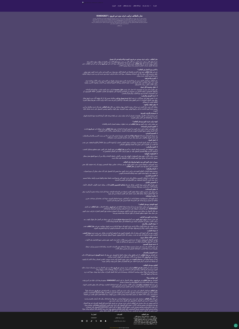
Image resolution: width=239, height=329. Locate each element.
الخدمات (119, 5)
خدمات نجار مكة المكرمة (119, 321)
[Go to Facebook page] (82, 321)
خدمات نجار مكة (146, 5)
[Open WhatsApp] (236, 326)
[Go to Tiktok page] (91, 321)
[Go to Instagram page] (87, 321)
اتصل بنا (155, 5)
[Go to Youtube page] (101, 321)
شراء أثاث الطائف (137, 5)
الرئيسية (114, 5)
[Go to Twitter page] (96, 321)
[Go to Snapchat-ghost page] (105, 321)
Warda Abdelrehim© (114, 327)
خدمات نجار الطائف (127, 5)
